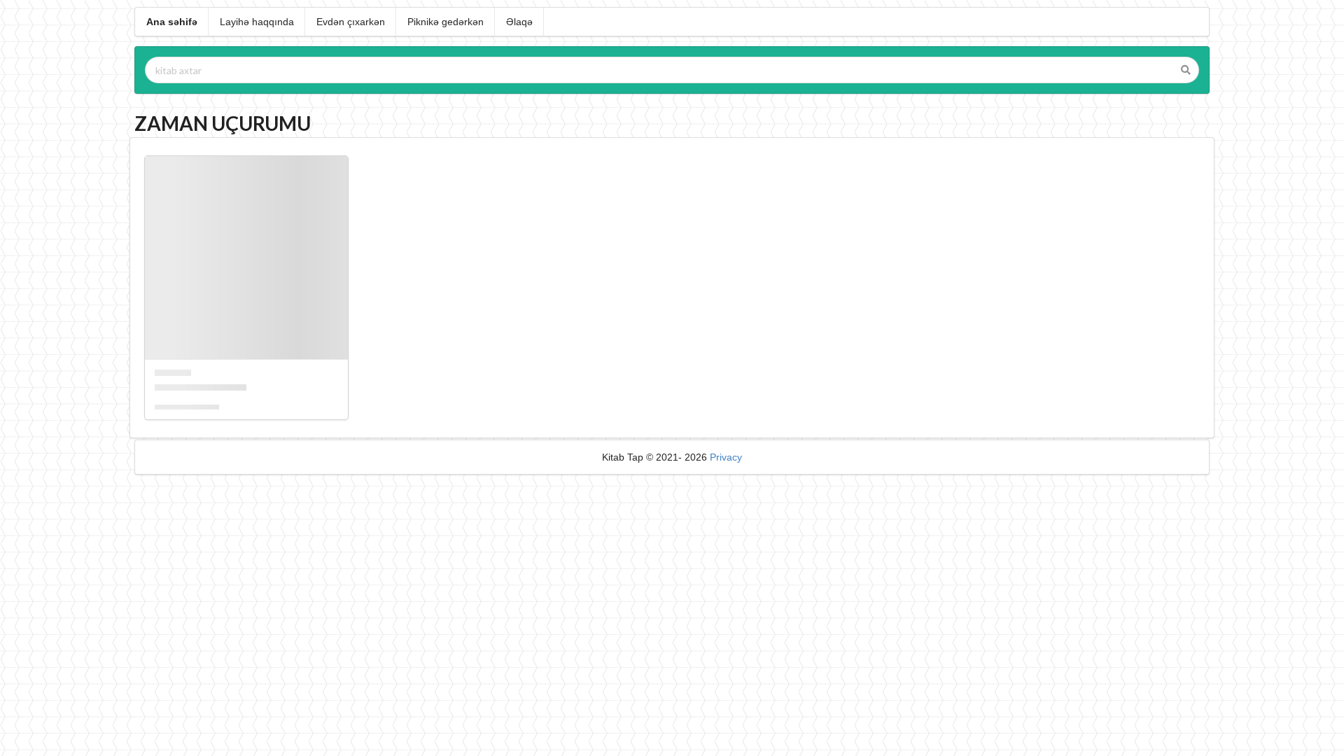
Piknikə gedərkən (445, 21)
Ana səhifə (171, 21)
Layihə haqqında (257, 21)
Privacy (726, 457)
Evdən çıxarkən (350, 21)
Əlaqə (519, 21)
